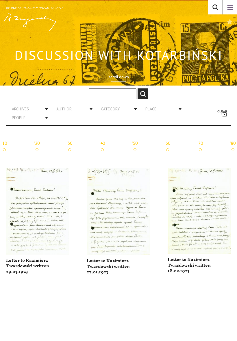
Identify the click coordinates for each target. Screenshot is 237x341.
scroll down (118, 77)
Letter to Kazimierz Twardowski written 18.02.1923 (189, 265)
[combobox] (27, 109)
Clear (222, 111)
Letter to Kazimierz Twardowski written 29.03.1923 (27, 266)
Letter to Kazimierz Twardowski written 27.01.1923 (108, 266)
